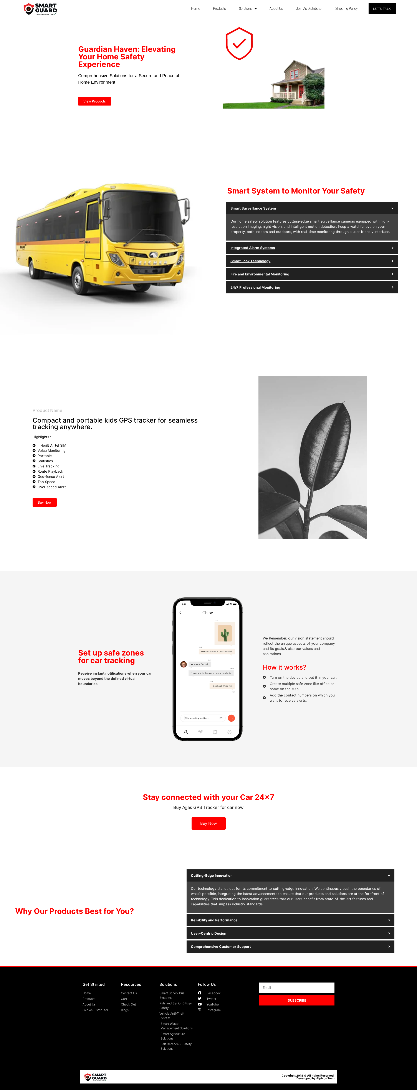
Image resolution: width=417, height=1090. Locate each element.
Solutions (245, 9)
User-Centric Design (208, 933)
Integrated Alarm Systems (252, 248)
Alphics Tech (325, 1078)
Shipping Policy (346, 9)
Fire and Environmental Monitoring (259, 274)
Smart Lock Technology (250, 261)
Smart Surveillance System (253, 208)
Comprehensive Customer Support (221, 946)
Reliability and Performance (214, 920)
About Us (276, 9)
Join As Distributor (309, 9)
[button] (312, 208)
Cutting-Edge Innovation (212, 875)
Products (219, 9)
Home (195, 9)
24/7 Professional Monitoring (255, 287)
